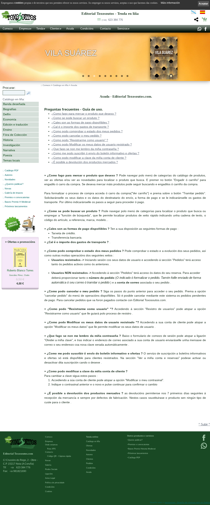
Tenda (39, 28)
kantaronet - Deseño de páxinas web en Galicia (187, 502)
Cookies (48, 491)
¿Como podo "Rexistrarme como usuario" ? (79, 140)
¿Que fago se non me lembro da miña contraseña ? (85, 149)
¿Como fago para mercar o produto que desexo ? (83, 113)
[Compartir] (196, 20)
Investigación (11, 145)
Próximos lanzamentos (16, 206)
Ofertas (89, 446)
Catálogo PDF (12, 170)
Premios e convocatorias (17, 197)
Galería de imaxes (14, 193)
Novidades (10, 179)
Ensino (7, 129)
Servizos (122, 28)
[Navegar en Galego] (193, 13)
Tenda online (92, 437)
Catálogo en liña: (14, 99)
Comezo (8, 28)
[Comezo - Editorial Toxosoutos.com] (19, 17)
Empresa (24, 28)
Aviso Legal (50, 478)
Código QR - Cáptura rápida (59, 456)
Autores (9, 175)
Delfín (7, 114)
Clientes (55, 28)
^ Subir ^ (204, 424)
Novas (8, 188)
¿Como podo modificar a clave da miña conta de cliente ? (88, 157)
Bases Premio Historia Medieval (141, 449)
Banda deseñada (14, 104)
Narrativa (9, 150)
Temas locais (11, 160)
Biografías (9, 109)
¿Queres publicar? (14, 184)
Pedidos (89, 463)
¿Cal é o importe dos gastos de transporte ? (80, 126)
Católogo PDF (134, 458)
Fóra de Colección (15, 134)
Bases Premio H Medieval (17, 202)
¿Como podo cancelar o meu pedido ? (76, 135)
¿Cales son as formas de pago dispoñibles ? (80, 122)
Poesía (7, 155)
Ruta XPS (51, 449)
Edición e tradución (15, 124)
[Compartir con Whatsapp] (199, 30)
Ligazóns (49, 474)
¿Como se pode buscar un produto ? (75, 118)
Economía (9, 119)
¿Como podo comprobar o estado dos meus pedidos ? (87, 131)
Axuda (70, 28)
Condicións (87, 28)
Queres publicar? (135, 440)
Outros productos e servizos (140, 436)
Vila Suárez (71, 53)
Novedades (91, 450)
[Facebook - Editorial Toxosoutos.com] (205, 30)
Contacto (105, 28)
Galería (48, 465)
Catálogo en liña (60, 85)
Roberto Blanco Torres (20, 277)
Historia (8, 140)
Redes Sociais (51, 469)
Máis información (170, 2)
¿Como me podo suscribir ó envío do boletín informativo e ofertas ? (95, 153)
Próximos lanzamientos (138, 453)
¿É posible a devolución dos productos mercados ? (84, 162)
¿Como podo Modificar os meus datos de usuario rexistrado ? (91, 144)
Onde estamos (51, 445)
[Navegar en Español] (203, 13)
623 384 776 (112, 19)
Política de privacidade (54, 483)
